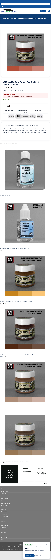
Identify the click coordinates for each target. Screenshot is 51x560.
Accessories (3, 527)
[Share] (8, 552)
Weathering (3, 532)
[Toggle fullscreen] (5, 552)
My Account (3, 496)
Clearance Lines (4, 491)
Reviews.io (3, 521)
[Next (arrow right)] (5, 558)
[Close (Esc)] (12, 552)
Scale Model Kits (4, 525)
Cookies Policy (4, 516)
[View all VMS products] (8, 106)
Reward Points (4, 509)
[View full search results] (2, 1)
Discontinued (8, 26)
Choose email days (30, 555)
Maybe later (38, 555)
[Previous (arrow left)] (1, 558)
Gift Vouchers (4, 500)
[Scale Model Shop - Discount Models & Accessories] (9, 11)
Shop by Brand (4, 537)
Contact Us (3, 493)
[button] (43, 11)
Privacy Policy (4, 511)
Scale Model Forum (5, 503)
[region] (34, 473)
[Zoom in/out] (1, 552)
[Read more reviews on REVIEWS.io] (9, 477)
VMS (11, 106)
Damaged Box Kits (5, 488)
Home (2, 26)
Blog (2, 539)
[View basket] (49, 11)
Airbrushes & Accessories (6, 534)
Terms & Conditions (5, 514)
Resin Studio (4, 505)
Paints (2, 530)
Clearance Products (5, 518)
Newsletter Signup (5, 498)
